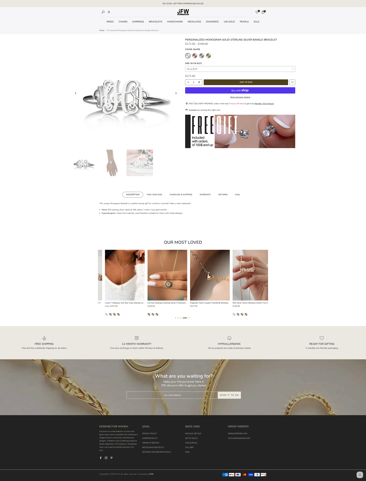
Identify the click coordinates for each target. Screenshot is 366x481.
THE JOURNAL (191, 443)
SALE (256, 21)
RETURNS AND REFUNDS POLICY (156, 452)
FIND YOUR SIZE (154, 194)
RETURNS (223, 194)
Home (101, 30)
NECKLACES (194, 21)
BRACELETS (155, 21)
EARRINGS (138, 21)
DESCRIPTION (132, 194)
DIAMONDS (212, 21)
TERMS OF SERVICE (150, 443)
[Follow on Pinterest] (111, 458)
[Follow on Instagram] (106, 458)
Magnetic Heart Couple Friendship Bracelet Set (205, 302)
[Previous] (76, 93)
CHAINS (123, 21)
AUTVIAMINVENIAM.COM (239, 438)
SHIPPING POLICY (150, 438)
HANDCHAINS (175, 21)
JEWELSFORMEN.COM (237, 433)
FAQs (237, 194)
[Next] (176, 93)
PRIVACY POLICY (149, 433)
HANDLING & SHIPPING (181, 194)
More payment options (240, 97)
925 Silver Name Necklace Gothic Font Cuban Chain (250, 302)
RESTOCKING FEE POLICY (153, 447)
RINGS (110, 21)
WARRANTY (205, 194)
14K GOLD (229, 21)
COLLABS (189, 447)
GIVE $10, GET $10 (193, 433)
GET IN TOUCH (191, 438)
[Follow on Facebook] (100, 458)
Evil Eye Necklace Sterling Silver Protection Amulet (164, 302)
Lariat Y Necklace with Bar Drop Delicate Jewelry (120, 302)
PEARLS (244, 21)
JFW (151, 474)
